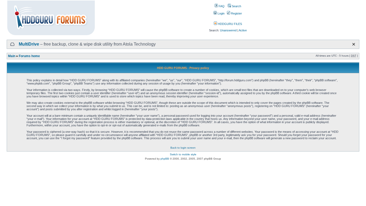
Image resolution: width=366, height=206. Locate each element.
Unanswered (228, 30)
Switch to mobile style (183, 154)
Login (221, 13)
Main (11, 56)
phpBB (164, 158)
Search (236, 6)
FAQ (221, 6)
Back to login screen (183, 147)
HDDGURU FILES (229, 23)
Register (236, 13)
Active (243, 30)
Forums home (29, 56)
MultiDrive (29, 44)
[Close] (353, 44)
